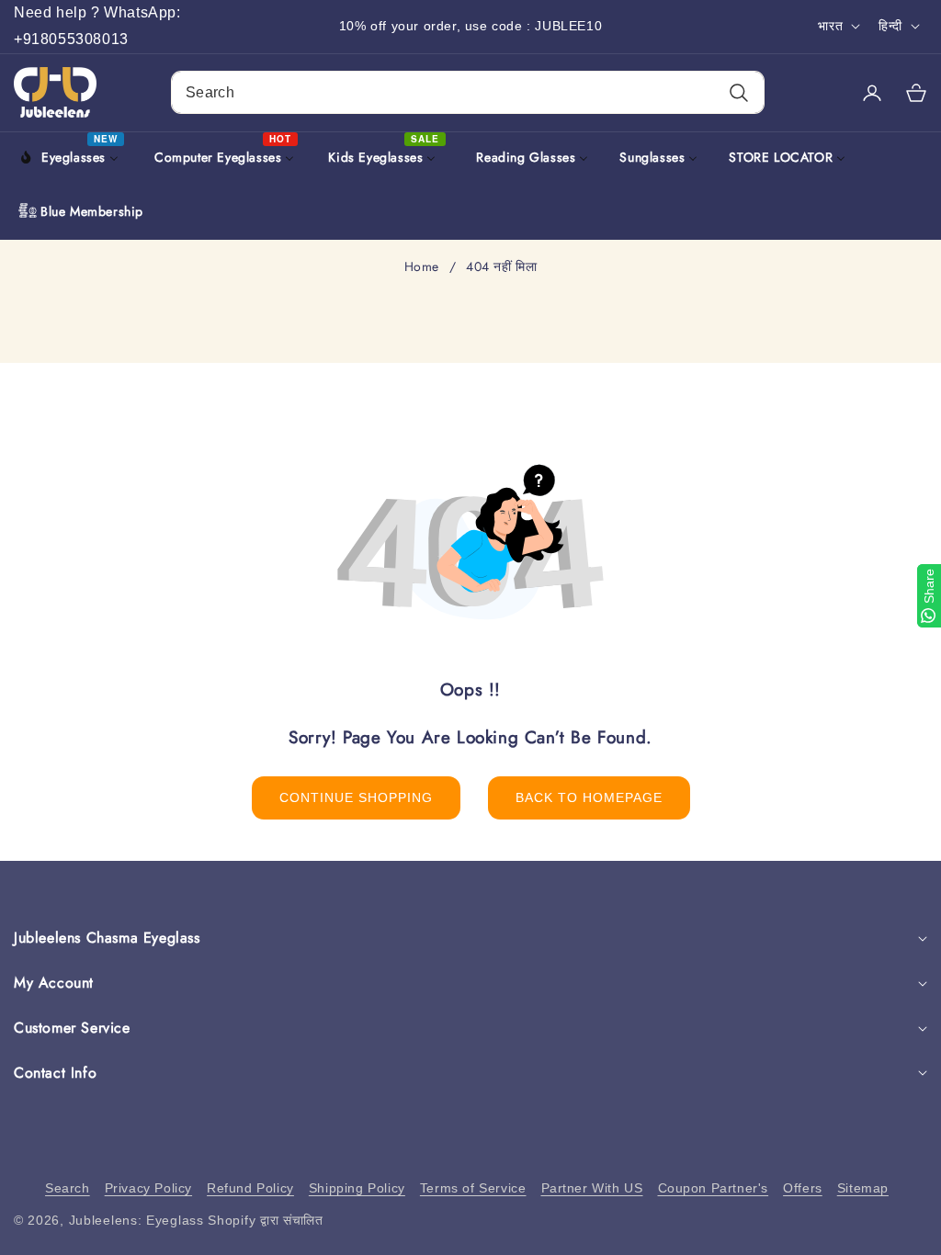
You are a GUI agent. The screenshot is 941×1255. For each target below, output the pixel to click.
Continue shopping (356, 797)
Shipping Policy (357, 1188)
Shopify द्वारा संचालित (265, 1220)
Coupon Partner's (713, 1188)
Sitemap (863, 1188)
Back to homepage (589, 797)
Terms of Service (473, 1188)
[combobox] (468, 92)
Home (421, 267)
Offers (802, 1188)
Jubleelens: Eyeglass (136, 1220)
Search (67, 1188)
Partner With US (592, 1188)
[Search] (738, 92)
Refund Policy (250, 1188)
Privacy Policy (148, 1188)
